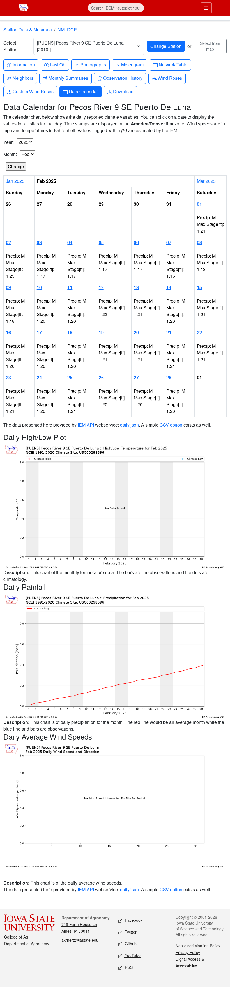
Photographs (93, 64)
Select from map (210, 46)
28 (168, 377)
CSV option (171, 425)
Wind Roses (169, 77)
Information (23, 64)
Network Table (172, 64)
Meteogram (132, 64)
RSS (128, 967)
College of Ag (16, 937)
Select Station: (11, 46)
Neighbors (22, 77)
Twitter (130, 932)
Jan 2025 (15, 181)
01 (199, 204)
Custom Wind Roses (33, 91)
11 (69, 287)
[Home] (23, 7)
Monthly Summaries (68, 77)
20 (136, 332)
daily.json (129, 425)
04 (69, 242)
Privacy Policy (188, 952)
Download (123, 91)
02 (8, 242)
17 (39, 332)
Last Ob (57, 64)
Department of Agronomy (26, 943)
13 (136, 287)
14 (168, 287)
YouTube (132, 955)
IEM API (86, 425)
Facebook (133, 920)
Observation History (122, 77)
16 (8, 332)
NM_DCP (67, 29)
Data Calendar (83, 91)
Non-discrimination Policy (198, 945)
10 (39, 287)
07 (168, 242)
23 (8, 377)
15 (199, 287)
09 (8, 287)
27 (136, 377)
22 (199, 332)
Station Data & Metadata (27, 29)
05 (101, 242)
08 (199, 242)
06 (136, 242)
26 (101, 377)
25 (69, 377)
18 (69, 332)
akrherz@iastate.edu (79, 940)
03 (39, 242)
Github (130, 943)
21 (168, 332)
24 (39, 377)
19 (101, 332)
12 (101, 287)
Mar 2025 (206, 181)
